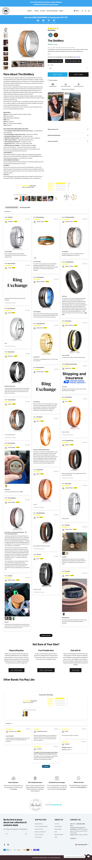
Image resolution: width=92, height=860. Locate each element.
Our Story (57, 823)
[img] (29, 185)
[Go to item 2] (5, 36)
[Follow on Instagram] (8, 845)
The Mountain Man (69, 217)
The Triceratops (12, 497)
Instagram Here (23, 829)
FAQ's (56, 837)
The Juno (67, 571)
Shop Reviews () (25, 207)
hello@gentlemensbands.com (77, 827)
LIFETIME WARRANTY (81, 787)
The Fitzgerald (11, 308)
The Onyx (38, 554)
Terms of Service (39, 834)
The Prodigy (68, 483)
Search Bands (58, 829)
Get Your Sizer (16, 670)
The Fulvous (68, 320)
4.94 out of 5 (33, 185)
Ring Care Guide (39, 829)
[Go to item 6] (5, 58)
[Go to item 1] (5, 29)
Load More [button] (46, 766)
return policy (63, 789)
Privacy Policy (38, 837)
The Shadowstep (69, 261)
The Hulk (10, 575)
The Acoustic (68, 397)
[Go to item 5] (5, 54)
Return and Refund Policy (41, 826)
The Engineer (11, 351)
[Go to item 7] (5, 64)
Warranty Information (40, 831)
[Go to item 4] (5, 49)
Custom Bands (58, 826)
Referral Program (59, 834)
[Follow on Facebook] (4, 845)
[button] (51, 183)
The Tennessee (12, 399)
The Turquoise (11, 443)
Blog (56, 831)
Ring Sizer (14, 789)
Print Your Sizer (46, 670)
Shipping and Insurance (71, 364)
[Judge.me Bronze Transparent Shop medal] (74, 197)
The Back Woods (69, 440)
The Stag (67, 525)
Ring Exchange (40, 217)
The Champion (40, 277)
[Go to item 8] (5, 68)
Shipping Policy (39, 823)
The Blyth (10, 217)
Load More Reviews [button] (46, 635)
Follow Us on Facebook (11, 829)
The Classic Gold (40, 323)
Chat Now (75, 670)
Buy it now (79, 74)
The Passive (39, 416)
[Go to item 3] (5, 43)
